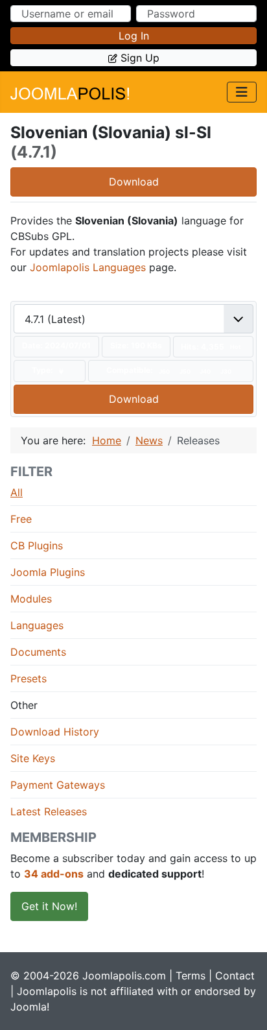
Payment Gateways (57, 784)
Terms (190, 975)
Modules (31, 598)
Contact (235, 975)
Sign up (140, 57)
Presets (28, 678)
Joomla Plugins (47, 572)
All (16, 492)
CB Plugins (36, 545)
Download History (54, 731)
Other (24, 705)
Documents (38, 651)
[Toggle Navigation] (242, 92)
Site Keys (32, 758)
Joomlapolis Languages (88, 267)
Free (21, 518)
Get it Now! (49, 906)
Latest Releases (48, 811)
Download (134, 181)
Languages (37, 625)
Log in (134, 35)
